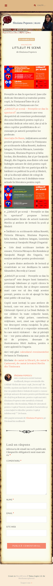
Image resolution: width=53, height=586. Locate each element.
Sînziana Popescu (23, 375)
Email (10, 513)
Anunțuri (26, 44)
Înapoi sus (26, 583)
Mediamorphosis (26, 578)
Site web (11, 526)
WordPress (21, 576)
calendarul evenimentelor (34, 352)
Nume (10, 499)
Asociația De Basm (14, 138)
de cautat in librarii (24, 360)
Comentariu (13, 461)
